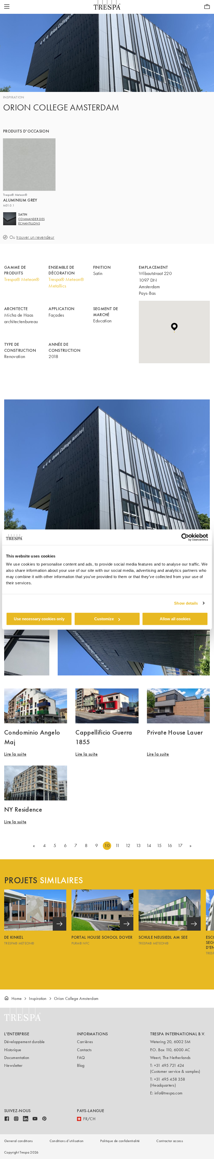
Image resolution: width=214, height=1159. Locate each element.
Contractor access (169, 1141)
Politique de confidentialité (120, 1141)
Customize (104, 619)
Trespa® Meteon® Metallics (66, 283)
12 (128, 845)
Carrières (85, 1041)
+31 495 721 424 (169, 1065)
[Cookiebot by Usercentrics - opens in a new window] (185, 537)
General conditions (18, 1141)
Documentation (16, 1057)
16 (169, 845)
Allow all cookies (175, 619)
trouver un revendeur (35, 237)
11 (117, 845)
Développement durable (24, 1041)
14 (148, 845)
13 (138, 845)
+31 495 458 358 (169, 1079)
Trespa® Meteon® (21, 279)
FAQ (81, 1057)
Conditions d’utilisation (67, 1141)
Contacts (84, 1049)
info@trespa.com (168, 1093)
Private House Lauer (175, 732)
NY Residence (23, 809)
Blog (80, 1065)
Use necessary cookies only (39, 619)
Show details (186, 603)
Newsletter (13, 1065)
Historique (12, 1049)
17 (180, 845)
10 (107, 845)
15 (159, 845)
